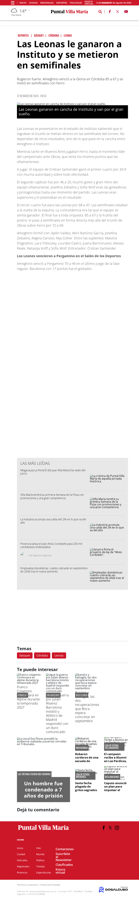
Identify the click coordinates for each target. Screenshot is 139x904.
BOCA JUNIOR (81, 695)
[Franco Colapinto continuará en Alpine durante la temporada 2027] (29, 683)
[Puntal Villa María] (43, 830)
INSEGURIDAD (82, 748)
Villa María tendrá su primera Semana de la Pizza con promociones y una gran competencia (52, 496)
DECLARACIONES (112, 777)
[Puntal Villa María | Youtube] (126, 12)
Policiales (76, 3)
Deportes (61, 3)
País (38, 848)
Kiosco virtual (89, 3)
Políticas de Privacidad (50, 884)
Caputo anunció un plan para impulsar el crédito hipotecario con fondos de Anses (115, 791)
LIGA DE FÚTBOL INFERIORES (83, 775)
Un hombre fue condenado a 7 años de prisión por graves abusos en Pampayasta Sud (43, 798)
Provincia (22, 872)
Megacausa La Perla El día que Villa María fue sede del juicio (52, 471)
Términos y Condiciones (27, 884)
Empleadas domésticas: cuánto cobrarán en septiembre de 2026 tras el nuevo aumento (54, 569)
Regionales (47, 3)
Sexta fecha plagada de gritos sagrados (86, 786)
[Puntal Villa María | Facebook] (110, 12)
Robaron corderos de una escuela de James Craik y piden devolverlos (86, 762)
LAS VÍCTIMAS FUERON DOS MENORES (34, 774)
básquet (24, 655)
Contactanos (65, 849)
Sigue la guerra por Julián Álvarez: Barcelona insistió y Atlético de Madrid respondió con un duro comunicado (57, 713)
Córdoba (42, 655)
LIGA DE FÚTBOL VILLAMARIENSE (112, 746)
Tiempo (40, 866)
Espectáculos (43, 872)
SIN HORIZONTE (53, 695)
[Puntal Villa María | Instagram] (117, 828)
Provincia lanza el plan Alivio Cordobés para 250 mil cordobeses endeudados (51, 545)
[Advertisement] (72, 387)
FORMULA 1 (22, 695)
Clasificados (64, 865)
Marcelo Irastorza (42, 555)
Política (40, 860)
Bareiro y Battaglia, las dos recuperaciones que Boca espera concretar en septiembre (87, 706)
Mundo (40, 854)
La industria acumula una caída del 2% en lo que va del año (53, 520)
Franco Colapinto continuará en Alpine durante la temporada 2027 (28, 697)
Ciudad (33, 3)
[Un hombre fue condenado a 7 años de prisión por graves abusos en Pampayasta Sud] (43, 757)
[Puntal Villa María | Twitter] (117, 12)
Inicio (22, 3)
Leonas (59, 655)
